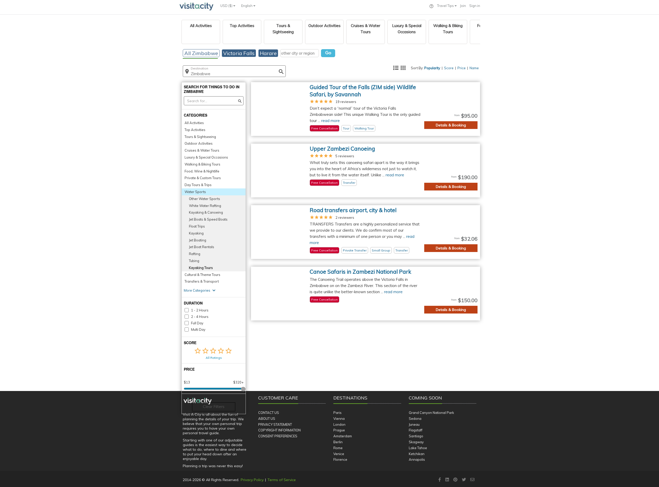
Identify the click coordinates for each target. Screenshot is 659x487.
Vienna (339, 418)
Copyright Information (279, 430)
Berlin (338, 442)
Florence (340, 459)
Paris (337, 413)
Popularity (432, 68)
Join (463, 6)
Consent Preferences (277, 436)
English (247, 6)
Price (461, 68)
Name (474, 68)
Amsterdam (342, 436)
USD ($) (226, 6)
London (339, 424)
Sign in (474, 6)
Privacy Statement (275, 424)
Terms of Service (281, 479)
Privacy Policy (252, 479)
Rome (338, 448)
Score (449, 68)
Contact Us (268, 413)
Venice (338, 454)
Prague (339, 430)
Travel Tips (446, 6)
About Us (266, 418)
